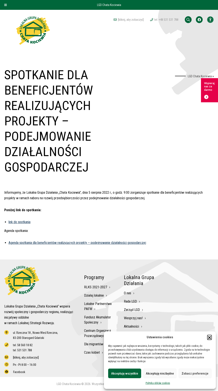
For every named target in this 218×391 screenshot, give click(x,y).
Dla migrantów (93, 344)
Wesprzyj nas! (133, 318)
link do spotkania (19, 222)
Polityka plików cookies (158, 383)
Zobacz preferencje (195, 373)
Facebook (19, 372)
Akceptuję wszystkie (124, 373)
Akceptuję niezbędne (160, 373)
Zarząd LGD (132, 310)
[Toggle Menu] (5, 5)
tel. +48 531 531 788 (166, 19)
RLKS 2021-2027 (95, 287)
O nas (127, 293)
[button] (209, 337)
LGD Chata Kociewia (200, 76)
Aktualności (131, 326)
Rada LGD (130, 301)
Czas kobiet (92, 352)
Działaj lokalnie (94, 295)
